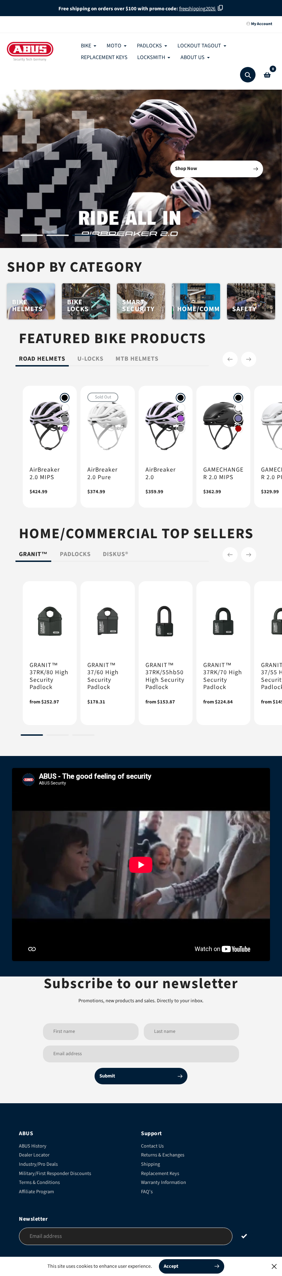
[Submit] (244, 1236)
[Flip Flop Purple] (238, 418)
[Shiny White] (65, 408)
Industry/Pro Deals (38, 1164)
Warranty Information (163, 1182)
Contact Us (152, 1146)
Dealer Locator (34, 1155)
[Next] (248, 359)
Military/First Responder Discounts (55, 1173)
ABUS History (32, 1146)
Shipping (150, 1164)
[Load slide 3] (83, 236)
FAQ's (147, 1191)
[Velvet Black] (65, 398)
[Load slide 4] (109, 236)
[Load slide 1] (32, 236)
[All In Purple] (65, 429)
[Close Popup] (274, 1266)
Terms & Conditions (39, 1182)
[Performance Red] (238, 429)
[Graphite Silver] (65, 418)
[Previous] (230, 359)
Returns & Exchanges (162, 1155)
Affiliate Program (36, 1191)
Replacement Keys (160, 1173)
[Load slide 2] (57, 236)
